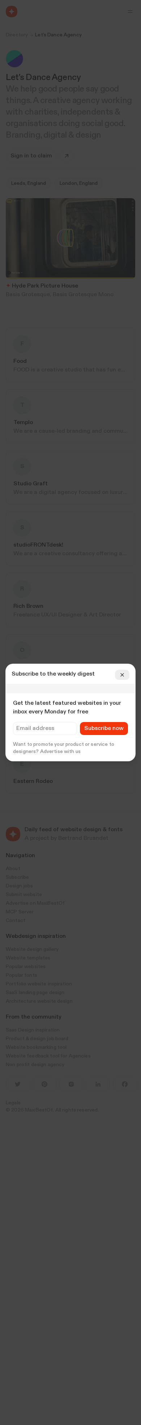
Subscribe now (104, 728)
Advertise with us (60, 751)
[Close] (122, 675)
